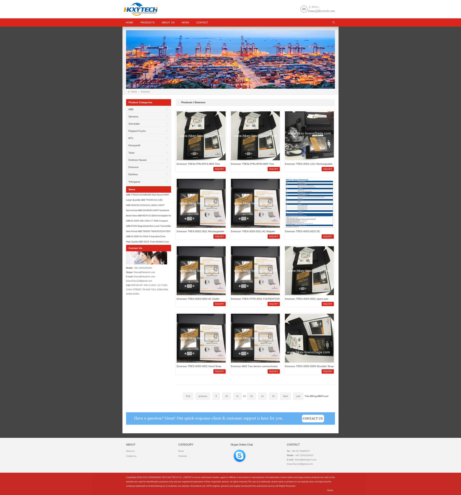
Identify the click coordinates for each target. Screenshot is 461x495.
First (188, 396)
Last (298, 396)
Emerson (145, 91)
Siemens (133, 116)
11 (237, 396)
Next (285, 396)
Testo (131, 152)
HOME (129, 22)
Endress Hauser (137, 159)
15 (273, 396)
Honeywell (134, 145)
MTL (131, 138)
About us (168, 22)
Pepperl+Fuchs (137, 131)
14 (262, 396)
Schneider (134, 123)
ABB (130, 109)
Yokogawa (134, 181)
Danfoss (133, 174)
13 (251, 396)
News (185, 22)
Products (147, 22)
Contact (202, 22)
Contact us (131, 456)
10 (226, 396)
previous (203, 396)
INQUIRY (219, 169)
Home (134, 91)
